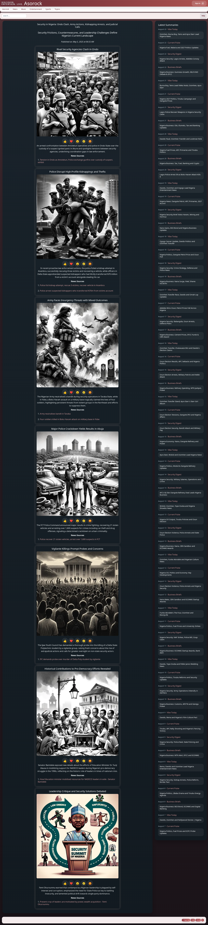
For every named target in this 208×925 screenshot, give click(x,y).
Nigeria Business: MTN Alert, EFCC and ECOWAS (179, 755)
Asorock (5, 9)
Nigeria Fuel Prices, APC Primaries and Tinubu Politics (179, 151)
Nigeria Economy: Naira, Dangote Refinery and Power (179, 442)
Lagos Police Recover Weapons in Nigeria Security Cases (180, 113)
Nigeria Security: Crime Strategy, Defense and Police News (178, 269)
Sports (48, 9)
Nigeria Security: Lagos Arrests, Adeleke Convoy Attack (179, 60)
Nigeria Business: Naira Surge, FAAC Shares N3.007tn (177, 282)
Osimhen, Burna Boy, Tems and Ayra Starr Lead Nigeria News (179, 35)
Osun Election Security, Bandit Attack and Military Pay (180, 429)
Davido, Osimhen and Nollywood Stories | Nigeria (180, 820)
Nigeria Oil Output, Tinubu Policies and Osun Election (178, 520)
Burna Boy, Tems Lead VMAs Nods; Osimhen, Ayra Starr (180, 86)
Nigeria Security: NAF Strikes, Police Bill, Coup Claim (179, 638)
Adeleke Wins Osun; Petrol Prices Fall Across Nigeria (178, 309)
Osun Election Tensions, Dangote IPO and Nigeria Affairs (180, 415)
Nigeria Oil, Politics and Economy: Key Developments (175, 573)
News (15, 9)
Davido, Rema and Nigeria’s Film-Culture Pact (178, 717)
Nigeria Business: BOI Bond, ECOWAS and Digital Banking (180, 807)
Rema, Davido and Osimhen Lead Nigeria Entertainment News (177, 767)
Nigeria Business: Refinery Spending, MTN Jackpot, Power (181, 389)
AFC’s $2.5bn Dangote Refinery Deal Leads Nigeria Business (180, 493)
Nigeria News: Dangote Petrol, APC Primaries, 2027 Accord (181, 202)
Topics (57, 9)
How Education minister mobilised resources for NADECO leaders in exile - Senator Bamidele (76, 780)
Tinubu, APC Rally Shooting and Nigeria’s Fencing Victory (180, 729)
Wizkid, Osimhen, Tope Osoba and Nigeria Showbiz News (177, 507)
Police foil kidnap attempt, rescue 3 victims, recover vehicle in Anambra (72, 285)
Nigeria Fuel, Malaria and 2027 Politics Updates (179, 47)
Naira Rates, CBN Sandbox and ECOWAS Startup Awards (179, 600)
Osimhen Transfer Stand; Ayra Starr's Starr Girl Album (179, 402)
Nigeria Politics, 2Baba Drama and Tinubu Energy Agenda (180, 794)
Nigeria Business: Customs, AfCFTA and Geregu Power (179, 705)
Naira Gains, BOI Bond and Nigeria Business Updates (178, 229)
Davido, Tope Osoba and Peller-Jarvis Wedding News (179, 665)
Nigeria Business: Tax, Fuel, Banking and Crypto (179, 163)
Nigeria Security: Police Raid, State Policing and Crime (179, 743)
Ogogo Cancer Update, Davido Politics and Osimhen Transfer (177, 242)
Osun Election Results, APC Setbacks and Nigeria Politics (180, 362)
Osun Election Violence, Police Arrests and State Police (179, 533)
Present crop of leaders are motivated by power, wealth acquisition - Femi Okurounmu (72, 903)
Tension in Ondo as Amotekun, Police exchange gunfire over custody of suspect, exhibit (75, 161)
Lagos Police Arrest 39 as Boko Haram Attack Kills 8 (180, 175)
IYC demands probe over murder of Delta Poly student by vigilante (70, 659)
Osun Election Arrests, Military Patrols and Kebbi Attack (180, 375)
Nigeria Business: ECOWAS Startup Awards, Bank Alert (180, 651)
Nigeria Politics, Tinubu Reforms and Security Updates (178, 678)
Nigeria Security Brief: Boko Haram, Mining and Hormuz (179, 215)
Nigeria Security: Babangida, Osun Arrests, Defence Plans (177, 322)
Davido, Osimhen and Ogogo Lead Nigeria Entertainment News (177, 189)
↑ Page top (185, 920)
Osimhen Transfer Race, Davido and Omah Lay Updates (179, 295)
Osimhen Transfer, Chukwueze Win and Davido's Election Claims (180, 349)
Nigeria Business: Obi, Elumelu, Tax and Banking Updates (180, 126)
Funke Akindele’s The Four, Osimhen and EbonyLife (176, 613)
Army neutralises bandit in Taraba (55, 413)
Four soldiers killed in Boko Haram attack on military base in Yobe (69, 419)
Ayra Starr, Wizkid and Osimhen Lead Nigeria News (181, 455)
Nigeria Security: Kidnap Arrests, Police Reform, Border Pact (179, 781)
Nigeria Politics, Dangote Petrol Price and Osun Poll (179, 255)
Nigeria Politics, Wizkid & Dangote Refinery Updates (177, 467)
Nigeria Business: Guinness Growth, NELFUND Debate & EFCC (179, 73)
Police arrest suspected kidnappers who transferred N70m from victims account (76, 290)
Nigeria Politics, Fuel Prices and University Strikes (180, 626)
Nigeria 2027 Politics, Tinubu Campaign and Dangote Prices (178, 100)
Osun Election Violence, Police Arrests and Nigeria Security (180, 587)
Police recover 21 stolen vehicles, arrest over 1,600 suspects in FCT (70, 539)
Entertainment (36, 9)
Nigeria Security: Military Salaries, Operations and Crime (180, 480)
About (198, 920)
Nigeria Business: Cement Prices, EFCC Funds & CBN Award (179, 335)
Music (23, 9)
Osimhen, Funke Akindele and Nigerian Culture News (179, 560)
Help (192, 920)
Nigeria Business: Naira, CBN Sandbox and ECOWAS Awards (177, 547)
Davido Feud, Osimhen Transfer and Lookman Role (181, 139)
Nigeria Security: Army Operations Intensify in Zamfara (179, 691)
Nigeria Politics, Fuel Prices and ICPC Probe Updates (177, 832)
